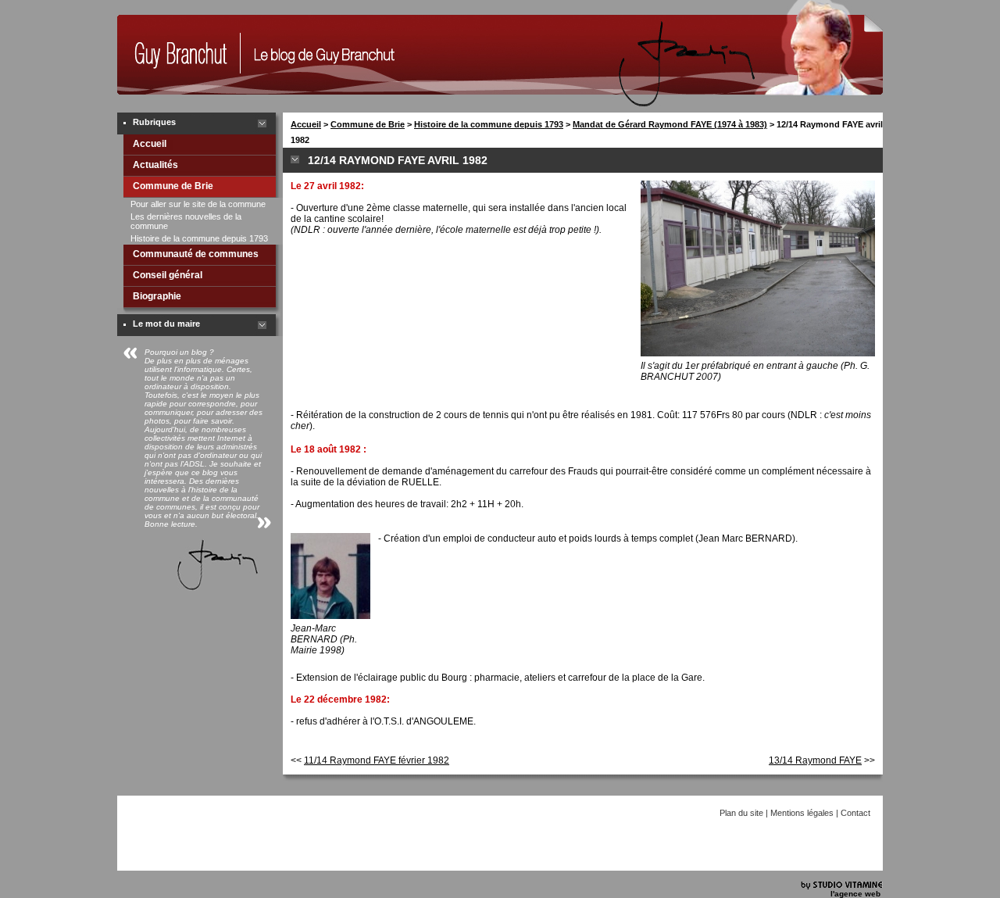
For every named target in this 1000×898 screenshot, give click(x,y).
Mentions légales (802, 813)
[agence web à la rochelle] (842, 886)
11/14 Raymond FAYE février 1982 (376, 760)
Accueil (149, 143)
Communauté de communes (196, 254)
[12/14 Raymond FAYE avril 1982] (178, 91)
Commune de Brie (173, 186)
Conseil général (167, 275)
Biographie (157, 296)
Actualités (155, 164)
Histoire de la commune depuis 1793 (199, 238)
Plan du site (741, 813)
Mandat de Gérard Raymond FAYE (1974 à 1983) (670, 124)
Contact (855, 813)
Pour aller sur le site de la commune (198, 204)
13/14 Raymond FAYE (815, 760)
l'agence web (855, 893)
